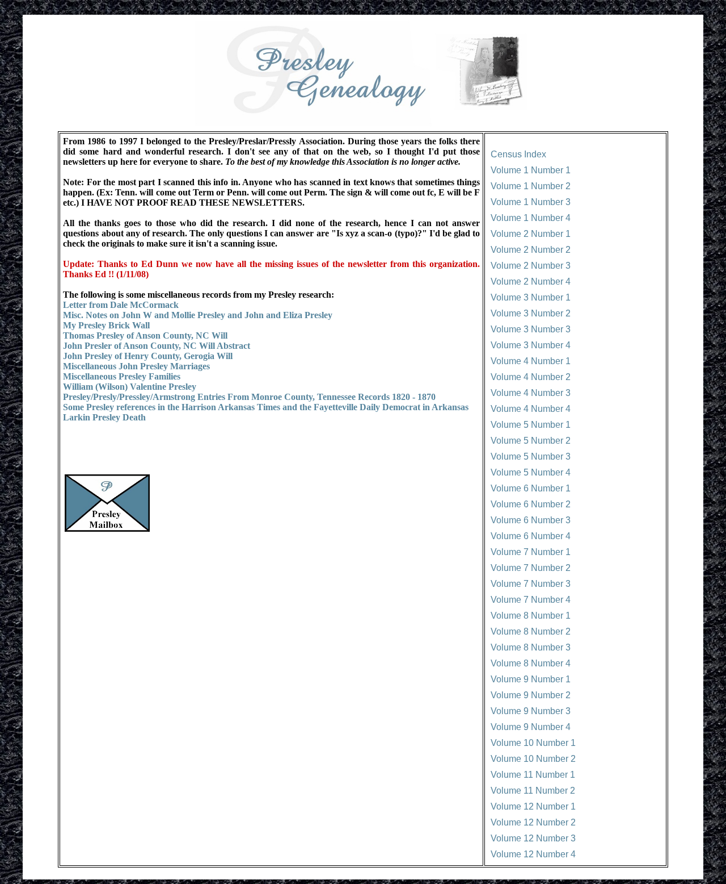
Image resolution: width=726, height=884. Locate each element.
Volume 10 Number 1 (533, 743)
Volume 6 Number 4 (531, 536)
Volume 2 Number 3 (531, 265)
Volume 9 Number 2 (531, 695)
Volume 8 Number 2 (531, 631)
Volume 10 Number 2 (533, 759)
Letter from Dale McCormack (121, 305)
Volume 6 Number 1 (531, 488)
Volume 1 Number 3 (531, 202)
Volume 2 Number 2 (531, 250)
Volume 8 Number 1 (531, 615)
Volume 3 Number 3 (531, 329)
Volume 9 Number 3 (531, 711)
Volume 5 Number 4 (531, 472)
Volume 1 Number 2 (531, 186)
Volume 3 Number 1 (531, 297)
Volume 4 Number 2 (531, 377)
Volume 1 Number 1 (531, 170)
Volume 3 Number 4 (531, 345)
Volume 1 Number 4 (531, 218)
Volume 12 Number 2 (533, 822)
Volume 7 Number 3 (531, 584)
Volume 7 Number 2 (531, 568)
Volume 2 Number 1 (531, 234)
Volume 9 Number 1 (531, 679)
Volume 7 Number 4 (531, 599)
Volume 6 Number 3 (531, 520)
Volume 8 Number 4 (531, 663)
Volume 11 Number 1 (533, 774)
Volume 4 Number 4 (531, 409)
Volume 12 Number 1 (533, 806)
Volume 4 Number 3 (531, 393)
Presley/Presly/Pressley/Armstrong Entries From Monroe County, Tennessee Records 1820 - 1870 (249, 397)
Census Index (518, 154)
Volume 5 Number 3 (531, 456)
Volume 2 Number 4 (531, 281)
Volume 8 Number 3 (531, 647)
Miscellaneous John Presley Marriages (136, 366)
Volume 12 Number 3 (533, 838)
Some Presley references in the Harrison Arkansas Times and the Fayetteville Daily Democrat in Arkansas (265, 407)
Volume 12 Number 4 (533, 854)
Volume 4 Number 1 (531, 361)
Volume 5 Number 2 (531, 440)
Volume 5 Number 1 (531, 425)
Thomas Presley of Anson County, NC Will (145, 335)
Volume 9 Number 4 (531, 727)
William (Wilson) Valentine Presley (129, 386)
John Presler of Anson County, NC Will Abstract (156, 346)
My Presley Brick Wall (106, 325)
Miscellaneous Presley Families (121, 376)
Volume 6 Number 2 (531, 504)
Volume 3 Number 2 (531, 313)
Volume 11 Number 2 (533, 790)
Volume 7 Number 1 (531, 552)
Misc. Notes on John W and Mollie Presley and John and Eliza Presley (197, 315)
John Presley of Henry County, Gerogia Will (148, 356)
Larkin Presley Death (104, 417)
